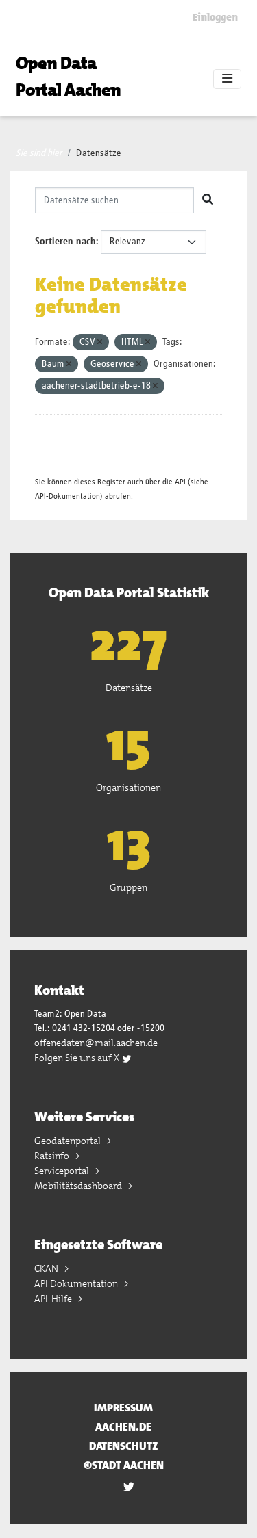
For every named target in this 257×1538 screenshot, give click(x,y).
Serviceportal (62, 1170)
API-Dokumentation (67, 496)
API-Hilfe (54, 1298)
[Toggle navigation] (227, 79)
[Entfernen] (99, 342)
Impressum (123, 1407)
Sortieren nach (65, 241)
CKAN (47, 1268)
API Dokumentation (77, 1283)
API (180, 482)
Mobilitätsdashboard (79, 1185)
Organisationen (128, 787)
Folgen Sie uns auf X (77, 1058)
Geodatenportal (68, 1140)
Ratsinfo (52, 1155)
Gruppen (128, 887)
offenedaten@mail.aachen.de (96, 1043)
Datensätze (98, 153)
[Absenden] (207, 200)
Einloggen (215, 17)
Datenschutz (123, 1446)
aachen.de (123, 1427)
